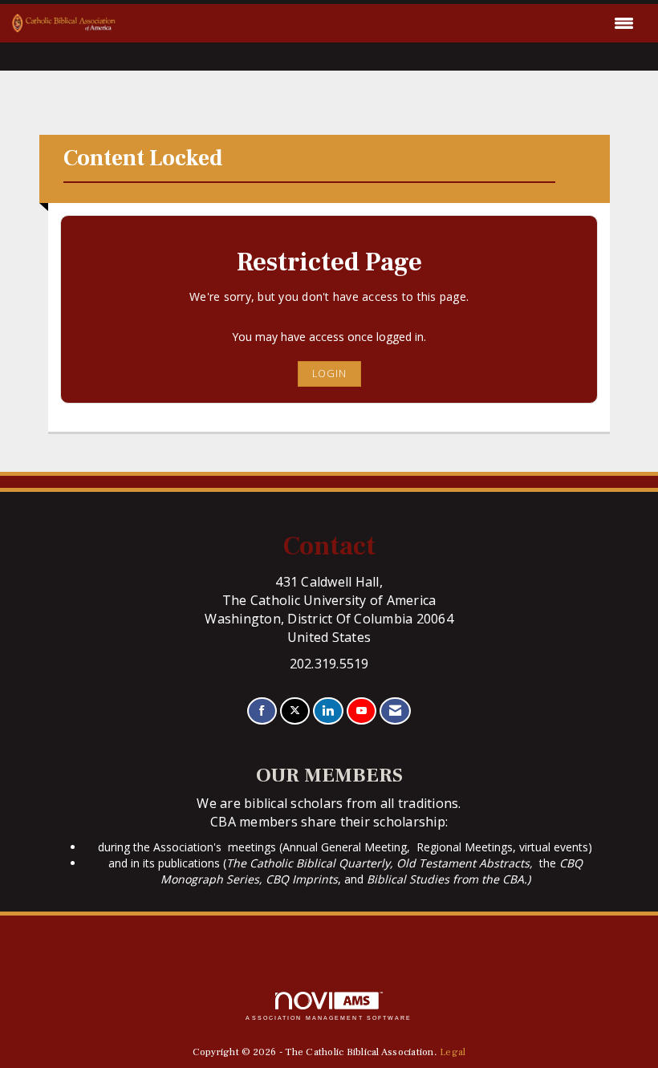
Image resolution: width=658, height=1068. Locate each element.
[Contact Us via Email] (395, 711)
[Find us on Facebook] (262, 711)
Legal (452, 1052)
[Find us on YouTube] (361, 711)
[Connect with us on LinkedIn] (328, 711)
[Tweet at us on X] (295, 711)
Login (329, 373)
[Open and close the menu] (379, 23)
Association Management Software (329, 1018)
